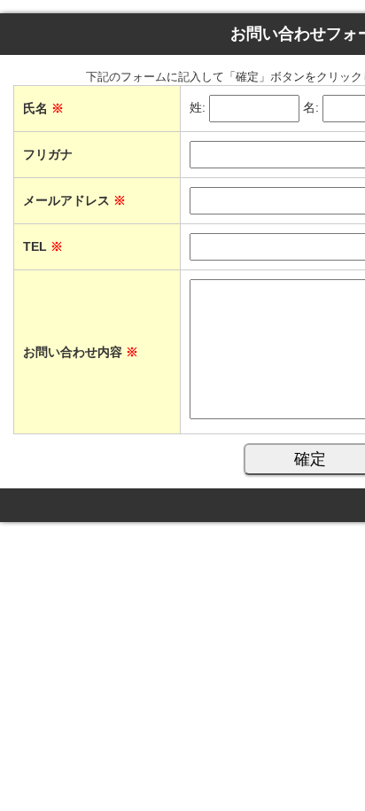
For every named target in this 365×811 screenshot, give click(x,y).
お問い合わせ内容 (80, 352)
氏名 (43, 108)
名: (311, 108)
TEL (43, 246)
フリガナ (48, 154)
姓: (198, 108)
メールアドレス (74, 200)
